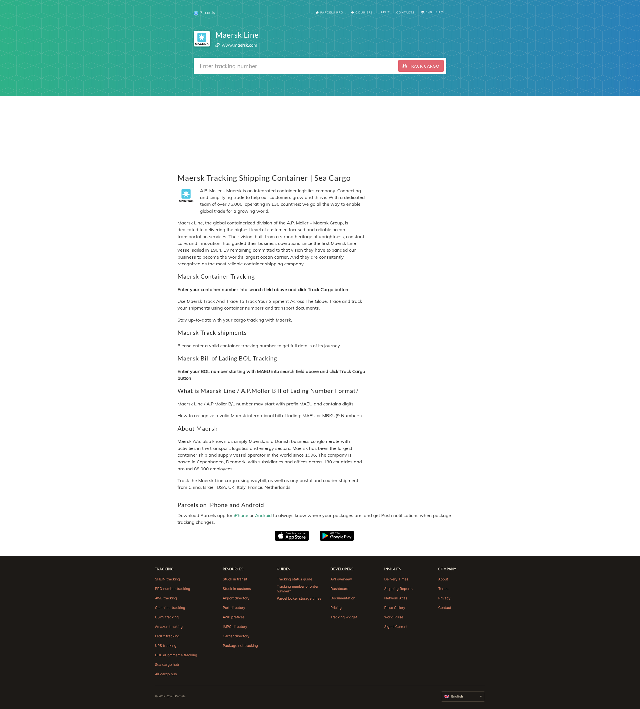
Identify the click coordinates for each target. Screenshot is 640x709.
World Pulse (393, 617)
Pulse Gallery (394, 607)
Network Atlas (395, 598)
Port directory (234, 607)
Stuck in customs (237, 588)
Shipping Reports (398, 588)
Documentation (342, 598)
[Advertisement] (320, 131)
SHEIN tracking (167, 579)
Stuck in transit (235, 579)
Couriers (363, 12)
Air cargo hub (166, 674)
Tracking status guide (294, 579)
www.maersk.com (239, 45)
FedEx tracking (167, 636)
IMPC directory (235, 626)
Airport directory (236, 598)
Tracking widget (343, 617)
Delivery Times (396, 579)
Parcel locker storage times (299, 598)
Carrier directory (236, 636)
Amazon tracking (169, 626)
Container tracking (170, 607)
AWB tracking (166, 598)
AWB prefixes (233, 617)
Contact (444, 607)
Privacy (444, 598)
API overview (341, 579)
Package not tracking (240, 645)
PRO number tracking (172, 588)
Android (263, 516)
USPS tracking (167, 617)
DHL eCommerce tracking (176, 655)
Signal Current (396, 626)
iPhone (241, 516)
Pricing (336, 607)
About (443, 579)
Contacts (405, 12)
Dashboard (339, 588)
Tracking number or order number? (297, 588)
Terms (443, 588)
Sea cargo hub (167, 664)
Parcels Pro (331, 12)
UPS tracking (165, 645)
